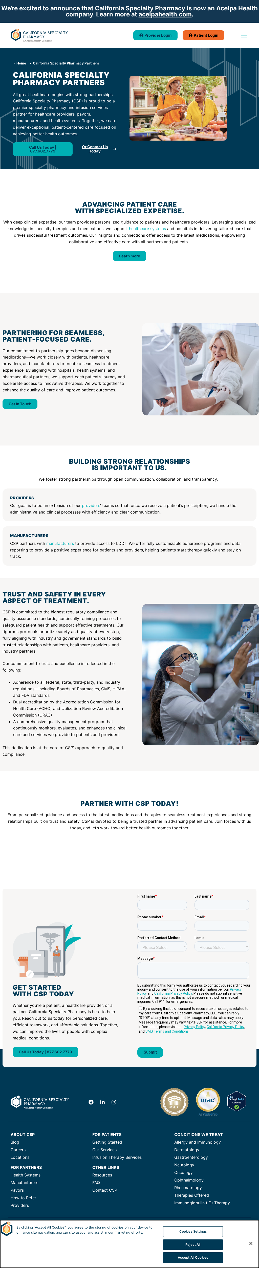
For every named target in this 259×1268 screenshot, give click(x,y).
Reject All (192, 1244)
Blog (15, 1142)
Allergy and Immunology (197, 1142)
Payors (17, 1190)
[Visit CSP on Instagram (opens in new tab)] (114, 1102)
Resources (102, 1174)
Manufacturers (24, 1182)
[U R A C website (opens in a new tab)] (208, 1115)
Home (21, 63)
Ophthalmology (189, 1180)
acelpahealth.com (165, 14)
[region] (129, 1244)
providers (91, 505)
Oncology (183, 1172)
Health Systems (25, 1174)
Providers (20, 1205)
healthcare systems (147, 228)
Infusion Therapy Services (117, 1157)
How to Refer (23, 1197)
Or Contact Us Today (95, 149)
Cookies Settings (193, 1231)
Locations (20, 1157)
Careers (18, 1149)
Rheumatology (188, 1187)
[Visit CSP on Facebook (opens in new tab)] (91, 1102)
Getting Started (107, 1142)
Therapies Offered (191, 1195)
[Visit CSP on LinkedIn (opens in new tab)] (102, 1102)
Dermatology (186, 1149)
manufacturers (60, 543)
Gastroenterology (191, 1157)
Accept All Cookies (193, 1257)
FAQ (96, 1182)
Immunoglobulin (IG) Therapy (202, 1202)
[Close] (250, 1243)
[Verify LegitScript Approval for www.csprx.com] (236, 1109)
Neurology (184, 1164)
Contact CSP (104, 1190)
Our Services (104, 1149)
